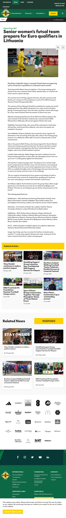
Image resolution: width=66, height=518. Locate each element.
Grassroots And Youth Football (41, 475)
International (16, 13)
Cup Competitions (56, 477)
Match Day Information (19, 482)
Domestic (28, 13)
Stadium (30, 2)
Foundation (40, 13)
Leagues (53, 479)
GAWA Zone (16, 484)
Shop (22, 2)
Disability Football (39, 478)
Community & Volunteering (38, 481)
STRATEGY (6, 7)
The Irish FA (7, 2)
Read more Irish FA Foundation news (48, 321)
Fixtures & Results (17, 475)
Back (3, 19)
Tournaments (16, 477)
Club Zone (15, 487)
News (16, 2)
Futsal (36, 485)
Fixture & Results (56, 475)
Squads (14, 479)
